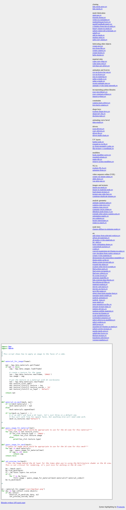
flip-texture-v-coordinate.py (103, 148)
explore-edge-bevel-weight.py (104, 267)
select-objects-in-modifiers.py (104, 320)
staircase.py (97, 15)
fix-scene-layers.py (100, 275)
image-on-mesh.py (100, 187)
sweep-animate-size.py (101, 83)
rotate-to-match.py (100, 223)
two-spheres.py (98, 218)
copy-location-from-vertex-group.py (106, 253)
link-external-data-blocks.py (103, 280)
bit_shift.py (97, 242)
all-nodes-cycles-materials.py (104, 240)
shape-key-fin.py (99, 114)
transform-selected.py (101, 338)
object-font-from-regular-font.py (105, 293)
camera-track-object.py (101, 103)
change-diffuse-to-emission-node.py (106, 229)
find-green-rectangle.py (102, 271)
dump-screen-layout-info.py (103, 262)
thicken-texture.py (100, 335)
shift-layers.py (98, 324)
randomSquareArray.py (102, 22)
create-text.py (98, 46)
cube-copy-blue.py (100, 61)
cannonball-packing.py (101, 247)
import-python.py (99, 96)
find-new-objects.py (100, 273)
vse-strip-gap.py (99, 181)
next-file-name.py (99, 291)
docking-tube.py (99, 116)
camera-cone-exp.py (100, 207)
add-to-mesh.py (99, 35)
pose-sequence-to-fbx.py (102, 304)
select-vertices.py (99, 322)
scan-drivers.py (98, 129)
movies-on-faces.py (100, 289)
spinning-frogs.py (99, 170)
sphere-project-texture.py (102, 329)
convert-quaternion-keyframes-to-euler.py (109, 251)
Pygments (121, 507)
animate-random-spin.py (102, 203)
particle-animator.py (100, 298)
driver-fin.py (97, 133)
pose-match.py (98, 302)
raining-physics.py (100, 309)
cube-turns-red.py (99, 64)
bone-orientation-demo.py (103, 244)
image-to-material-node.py (103, 190)
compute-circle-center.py (102, 209)
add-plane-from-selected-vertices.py (106, 236)
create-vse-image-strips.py (103, 177)
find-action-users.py (100, 269)
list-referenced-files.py (101, 282)
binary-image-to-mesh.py (102, 29)
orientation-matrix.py (101, 216)
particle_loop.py (99, 300)
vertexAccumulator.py (101, 20)
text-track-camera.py (100, 105)
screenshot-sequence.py (102, 318)
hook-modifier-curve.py (102, 155)
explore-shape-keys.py (101, 111)
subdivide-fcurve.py (100, 333)
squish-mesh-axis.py (100, 331)
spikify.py (96, 33)
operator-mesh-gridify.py (102, 295)
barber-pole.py (98, 142)
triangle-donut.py (99, 17)
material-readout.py (100, 284)
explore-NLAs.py (99, 168)
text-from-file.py (99, 48)
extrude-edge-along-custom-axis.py (106, 214)
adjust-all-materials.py (101, 238)
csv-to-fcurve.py (99, 74)
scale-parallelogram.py (101, 315)
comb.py (96, 249)
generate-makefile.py (101, 278)
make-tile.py (97, 159)
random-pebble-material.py (103, 311)
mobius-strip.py (99, 37)
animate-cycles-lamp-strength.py (105, 86)
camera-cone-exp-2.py (101, 205)
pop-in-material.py (100, 77)
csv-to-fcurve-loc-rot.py (102, 72)
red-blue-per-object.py (101, 66)
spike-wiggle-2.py (100, 79)
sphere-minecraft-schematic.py (104, 31)
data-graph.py (98, 122)
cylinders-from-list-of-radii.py (104, 26)
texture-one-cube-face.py (102, 194)
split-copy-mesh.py (100, 40)
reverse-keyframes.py (101, 313)
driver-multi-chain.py (101, 135)
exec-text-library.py (100, 92)
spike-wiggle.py (99, 81)
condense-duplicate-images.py (104, 196)
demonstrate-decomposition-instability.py (108, 258)
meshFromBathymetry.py (102, 24)
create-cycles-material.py (102, 256)
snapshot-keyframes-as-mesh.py (105, 327)
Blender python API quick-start (13, 503)
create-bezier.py (99, 53)
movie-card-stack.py (100, 287)
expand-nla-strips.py (100, 264)
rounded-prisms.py (100, 157)
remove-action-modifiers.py (103, 162)
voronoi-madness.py (100, 340)
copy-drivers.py (99, 131)
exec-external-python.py (102, 94)
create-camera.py (99, 50)
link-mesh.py (98, 9)
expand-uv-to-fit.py (100, 144)
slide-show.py (98, 179)
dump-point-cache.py (101, 260)
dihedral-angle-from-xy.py (103, 212)
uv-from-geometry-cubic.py (103, 146)
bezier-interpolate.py (100, 220)
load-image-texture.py (101, 192)
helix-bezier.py (98, 55)
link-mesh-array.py (100, 7)
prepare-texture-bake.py (102, 307)
